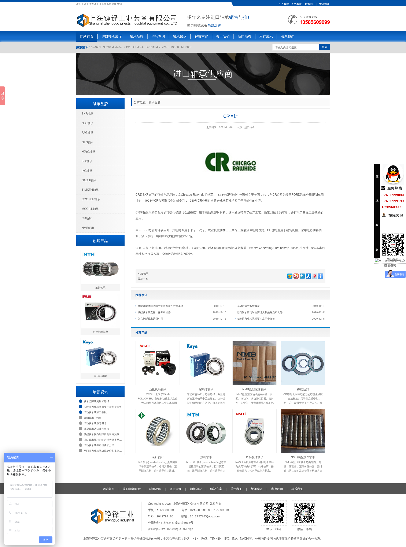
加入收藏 (284, 3)
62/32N (96, 47)
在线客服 (297, 3)
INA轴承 (87, 161)
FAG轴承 (87, 132)
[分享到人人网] (308, 275)
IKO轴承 (87, 170)
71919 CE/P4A (134, 47)
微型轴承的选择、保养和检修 (154, 312)
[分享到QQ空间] (290, 275)
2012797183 (164, 516)
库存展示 (266, 36)
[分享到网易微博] (314, 275)
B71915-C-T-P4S (157, 47)
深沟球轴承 (206, 389)
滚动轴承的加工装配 (95, 412)
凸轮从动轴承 (158, 389)
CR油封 (87, 218)
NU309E (186, 47)
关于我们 (223, 36)
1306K (174, 47)
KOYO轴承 (88, 151)
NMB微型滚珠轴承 (254, 389)
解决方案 (201, 36)
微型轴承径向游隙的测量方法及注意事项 (160, 306)
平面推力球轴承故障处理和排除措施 (103, 450)
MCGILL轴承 (90, 208)
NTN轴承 (88, 142)
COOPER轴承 (91, 199)
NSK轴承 (87, 123)
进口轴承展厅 (112, 36)
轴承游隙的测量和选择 (96, 401)
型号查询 (158, 36)
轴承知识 (180, 36)
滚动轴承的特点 (93, 417)
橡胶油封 (303, 389)
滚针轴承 (158, 457)
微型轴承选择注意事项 (96, 428)
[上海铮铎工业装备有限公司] (127, 19)
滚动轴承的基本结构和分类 (99, 445)
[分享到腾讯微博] (302, 275)
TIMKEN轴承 (90, 189)
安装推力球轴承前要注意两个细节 (256, 318)
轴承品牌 (136, 36)
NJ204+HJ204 (112, 47)
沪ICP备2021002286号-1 (165, 529)
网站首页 (86, 36)
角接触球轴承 (254, 457)
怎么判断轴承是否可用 (150, 318)
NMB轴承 (143, 273)
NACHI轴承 (89, 180)
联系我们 (310, 3)
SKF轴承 (87, 113)
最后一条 (143, 278)
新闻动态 (244, 36)
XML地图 (188, 529)
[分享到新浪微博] (296, 275)
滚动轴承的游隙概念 (248, 306)
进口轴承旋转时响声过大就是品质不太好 (260, 312)
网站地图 (324, 3)
